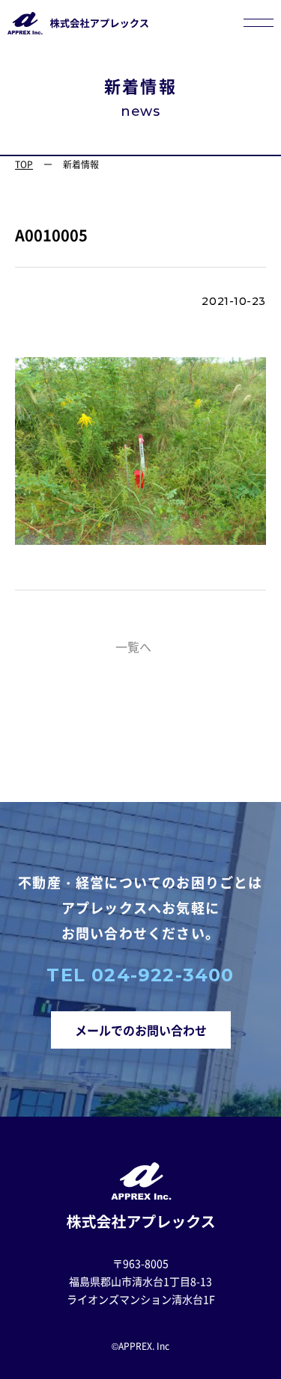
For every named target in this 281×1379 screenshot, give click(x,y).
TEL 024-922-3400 (140, 975)
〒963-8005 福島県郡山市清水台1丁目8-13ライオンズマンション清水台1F (141, 1281)
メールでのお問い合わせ (141, 1030)
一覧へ (133, 647)
